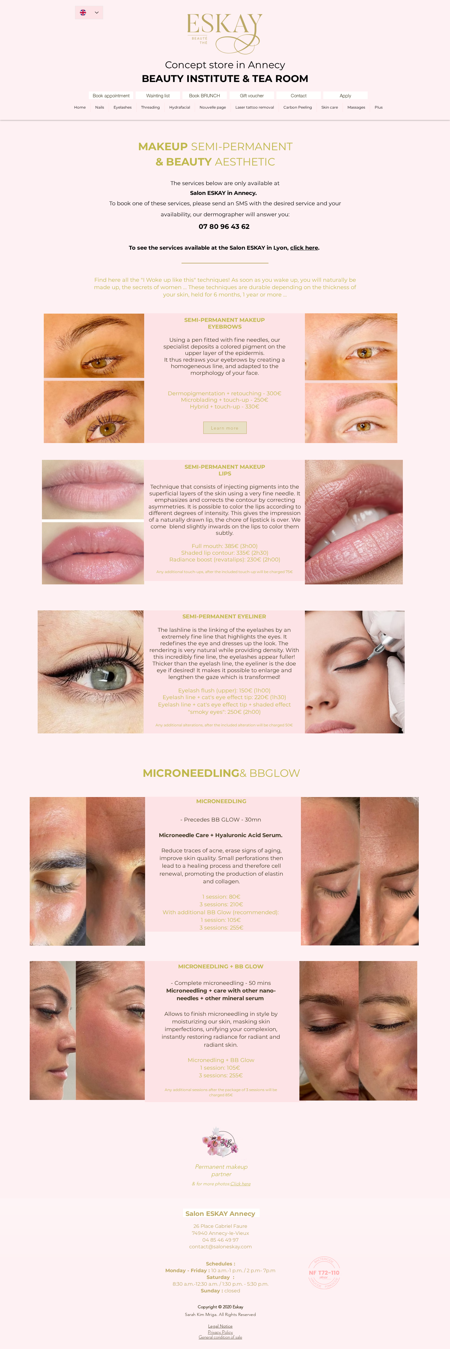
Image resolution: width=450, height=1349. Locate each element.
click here (304, 247)
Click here (240, 1184)
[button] (158, 95)
